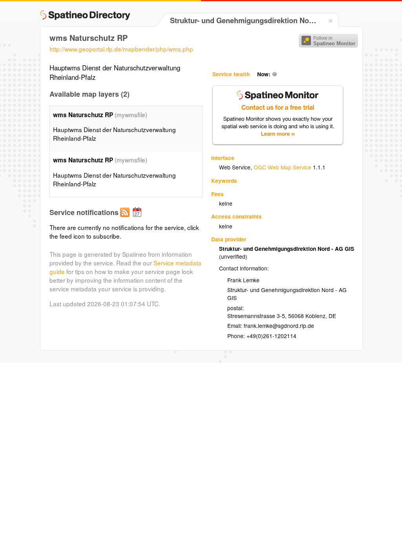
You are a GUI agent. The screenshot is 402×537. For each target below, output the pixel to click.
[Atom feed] (126, 218)
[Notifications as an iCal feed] (138, 218)
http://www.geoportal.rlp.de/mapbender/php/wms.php (121, 48)
